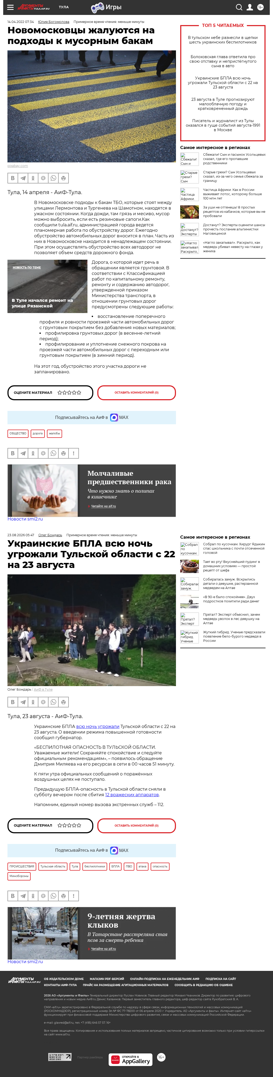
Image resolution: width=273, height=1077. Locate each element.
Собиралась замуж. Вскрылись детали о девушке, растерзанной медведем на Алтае (230, 583)
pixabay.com (17, 166)
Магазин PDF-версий (107, 979)
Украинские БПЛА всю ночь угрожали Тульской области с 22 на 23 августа (223, 83)
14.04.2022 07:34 (20, 22)
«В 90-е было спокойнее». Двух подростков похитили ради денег (231, 599)
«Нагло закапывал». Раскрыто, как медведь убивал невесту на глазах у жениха (233, 247)
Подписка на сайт (221, 979)
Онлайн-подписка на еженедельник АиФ (164, 979)
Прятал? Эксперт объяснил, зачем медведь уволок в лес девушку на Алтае (231, 618)
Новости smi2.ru (25, 519)
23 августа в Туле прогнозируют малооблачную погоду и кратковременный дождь (223, 104)
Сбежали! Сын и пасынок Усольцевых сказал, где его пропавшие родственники (234, 159)
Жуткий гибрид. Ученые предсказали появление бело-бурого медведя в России (234, 636)
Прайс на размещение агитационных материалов (125, 985)
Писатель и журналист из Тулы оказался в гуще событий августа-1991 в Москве (223, 125)
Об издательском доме (64, 979)
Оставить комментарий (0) (137, 392)
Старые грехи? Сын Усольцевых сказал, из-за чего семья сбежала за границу (233, 176)
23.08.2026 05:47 (20, 535)
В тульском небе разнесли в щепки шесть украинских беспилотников (223, 40)
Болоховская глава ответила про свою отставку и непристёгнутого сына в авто (223, 61)
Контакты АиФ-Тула (60, 985)
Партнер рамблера (90, 1057)
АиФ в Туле (43, 689)
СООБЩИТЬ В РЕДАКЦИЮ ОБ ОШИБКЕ (204, 985)
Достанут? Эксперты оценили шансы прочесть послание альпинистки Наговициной (234, 229)
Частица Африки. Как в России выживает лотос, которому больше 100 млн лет (232, 194)
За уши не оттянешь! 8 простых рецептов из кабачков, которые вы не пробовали (234, 211)
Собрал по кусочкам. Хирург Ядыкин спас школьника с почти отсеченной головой (234, 548)
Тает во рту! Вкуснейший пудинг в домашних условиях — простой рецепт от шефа (231, 566)
